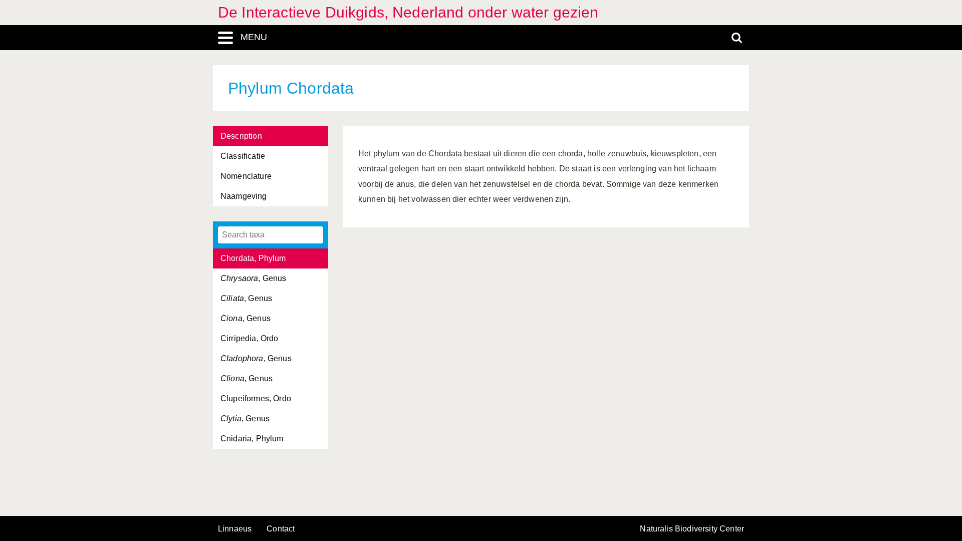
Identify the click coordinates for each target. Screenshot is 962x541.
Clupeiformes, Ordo (255, 398)
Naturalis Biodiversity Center (692, 529)
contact (281, 528)
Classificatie (242, 156)
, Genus (253, 278)
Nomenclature (246, 176)
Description (241, 136)
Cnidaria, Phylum (252, 438)
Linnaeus (235, 529)
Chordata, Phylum (253, 258)
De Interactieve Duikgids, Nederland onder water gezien (408, 12)
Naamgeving (243, 196)
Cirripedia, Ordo (249, 338)
